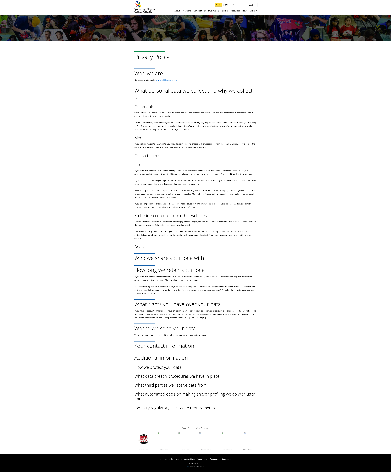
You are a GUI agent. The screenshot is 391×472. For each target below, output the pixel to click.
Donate (218, 5)
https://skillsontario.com (166, 80)
